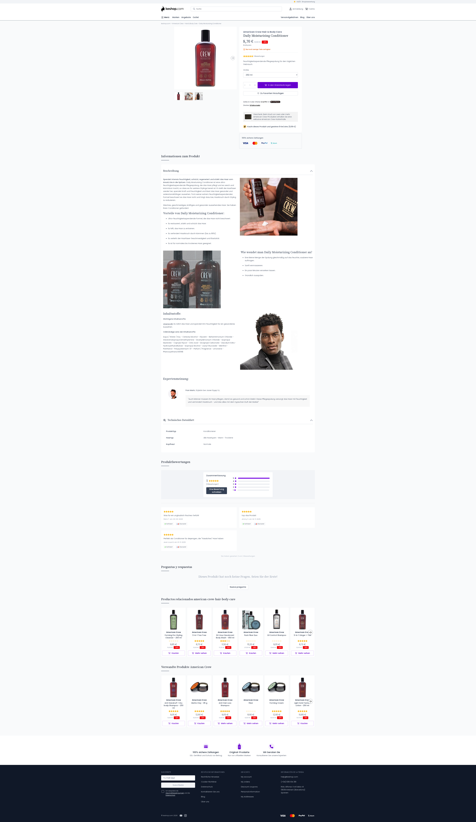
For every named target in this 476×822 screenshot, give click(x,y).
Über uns (205, 801)
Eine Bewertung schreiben (216, 490)
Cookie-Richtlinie (208, 781)
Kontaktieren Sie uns (210, 791)
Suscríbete (178, 785)
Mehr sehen (201, 653)
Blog (203, 796)
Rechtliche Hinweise (210, 776)
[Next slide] (233, 58)
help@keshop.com (289, 776)
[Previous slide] (178, 58)
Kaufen (175, 653)
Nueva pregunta (238, 587)
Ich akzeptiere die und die (178, 793)
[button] (178, 96)
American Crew (177, 23)
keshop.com (165, 23)
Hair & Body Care (191, 23)
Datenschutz (207, 786)
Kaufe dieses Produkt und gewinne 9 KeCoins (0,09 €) (271, 126)
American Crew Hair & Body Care (262, 32)
